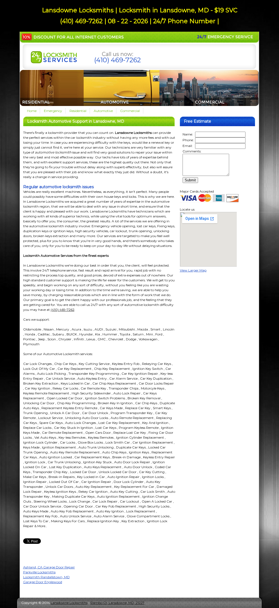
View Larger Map (193, 270)
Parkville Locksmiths (39, 572)
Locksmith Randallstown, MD (46, 577)
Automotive (103, 111)
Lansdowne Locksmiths (69, 603)
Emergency (53, 111)
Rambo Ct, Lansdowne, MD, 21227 (117, 603)
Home (32, 111)
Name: (188, 134)
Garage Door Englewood (42, 582)
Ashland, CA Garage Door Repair (49, 567)
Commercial (130, 111)
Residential (77, 111)
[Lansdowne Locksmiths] (54, 62)
